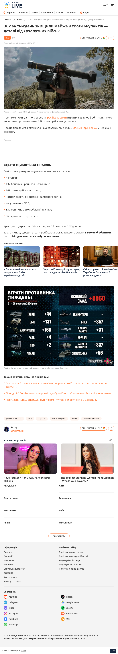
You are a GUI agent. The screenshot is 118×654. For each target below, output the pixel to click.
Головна (7, 19)
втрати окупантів (91, 418)
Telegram (13, 602)
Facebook (13, 618)
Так (113, 650)
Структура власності (14, 568)
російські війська (14, 418)
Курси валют (10, 577)
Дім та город (11, 498)
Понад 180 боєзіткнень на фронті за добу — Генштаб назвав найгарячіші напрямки (58, 393)
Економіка (47, 12)
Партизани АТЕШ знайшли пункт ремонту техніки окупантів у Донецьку (51, 399)
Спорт (59, 12)
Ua (104, 4)
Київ (61, 510)
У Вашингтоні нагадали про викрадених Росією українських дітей (20, 272)
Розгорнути (59, 535)
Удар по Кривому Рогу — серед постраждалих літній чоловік (61, 271)
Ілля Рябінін (17, 431)
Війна (19, 19)
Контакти (9, 560)
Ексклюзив (10, 510)
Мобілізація (65, 522)
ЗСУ (30, 418)
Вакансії (8, 556)
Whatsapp (14, 624)
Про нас (8, 552)
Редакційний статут (69, 560)
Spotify (69, 607)
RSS (68, 618)
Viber (11, 607)
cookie (23, 650)
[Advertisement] (60, 149)
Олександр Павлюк (85, 128)
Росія (74, 418)
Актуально (10, 485)
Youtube (13, 596)
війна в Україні (58, 418)
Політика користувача (71, 552)
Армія (34, 12)
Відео (86, 12)
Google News (72, 602)
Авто (62, 485)
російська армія (57, 117)
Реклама (8, 564)
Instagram (14, 613)
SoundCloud (72, 613)
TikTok (69, 596)
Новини (23, 12)
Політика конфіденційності (73, 556)
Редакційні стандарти (70, 564)
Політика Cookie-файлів (71, 568)
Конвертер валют (13, 581)
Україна (11, 12)
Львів (7, 522)
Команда (8, 572)
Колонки (71, 12)
